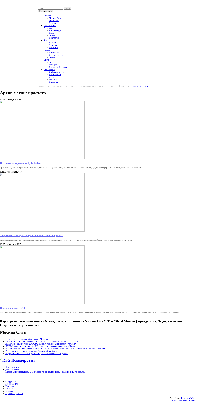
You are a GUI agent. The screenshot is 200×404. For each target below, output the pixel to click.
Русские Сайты (188, 398)
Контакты (10, 389)
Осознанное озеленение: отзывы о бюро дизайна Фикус (31, 351)
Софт (51, 77)
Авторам (9, 391)
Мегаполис (54, 20)
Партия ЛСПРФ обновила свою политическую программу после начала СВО (41, 341)
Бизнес (47, 40)
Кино (51, 33)
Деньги (52, 43)
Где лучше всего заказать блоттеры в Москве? (26, 339)
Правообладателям (14, 393)
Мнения (52, 57)
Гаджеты (53, 79)
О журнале (10, 381)
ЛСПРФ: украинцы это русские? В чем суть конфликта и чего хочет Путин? (40, 346)
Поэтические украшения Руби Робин (20, 163)
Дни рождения (12, 367)
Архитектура (55, 30)
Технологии (49, 69)
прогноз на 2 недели (140, 86)
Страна (52, 23)
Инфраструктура (56, 72)
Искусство (54, 38)
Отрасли (53, 45)
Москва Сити (55, 18)
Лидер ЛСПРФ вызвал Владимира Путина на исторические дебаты (36, 353)
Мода (51, 62)
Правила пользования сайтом (183, 401)
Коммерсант (23, 360)
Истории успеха (56, 55)
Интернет (53, 82)
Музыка (52, 35)
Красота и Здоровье (58, 67)
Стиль (46, 60)
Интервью (54, 52)
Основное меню (45, 11)
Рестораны (54, 65)
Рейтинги (48, 28)
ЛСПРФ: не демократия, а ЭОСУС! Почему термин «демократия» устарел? (40, 344)
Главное (47, 16)
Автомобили (55, 74)
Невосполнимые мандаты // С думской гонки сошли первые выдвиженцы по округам (45, 372)
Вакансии (10, 386)
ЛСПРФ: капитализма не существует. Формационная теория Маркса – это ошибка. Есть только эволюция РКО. (57, 349)
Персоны (48, 50)
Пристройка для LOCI (12, 308)
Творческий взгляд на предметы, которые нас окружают (31, 235)
